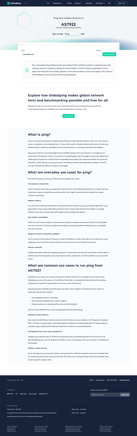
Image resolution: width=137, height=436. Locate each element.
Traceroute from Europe (41, 426)
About (91, 380)
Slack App (23, 394)
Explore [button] (77, 3)
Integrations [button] (57, 3)
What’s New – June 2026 (79, 409)
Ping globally (11, 429)
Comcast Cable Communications (68, 28)
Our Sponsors (100, 380)
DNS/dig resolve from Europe (73, 426)
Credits (69, 3)
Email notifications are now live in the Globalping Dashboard (24, 416)
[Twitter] (109, 3)
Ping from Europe (12, 426)
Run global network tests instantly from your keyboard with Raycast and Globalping (31, 413)
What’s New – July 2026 (14, 409)
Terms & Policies (112, 380)
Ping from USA (11, 428)
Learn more (68, 116)
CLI (48, 3)
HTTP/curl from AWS (105, 431)
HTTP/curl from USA (105, 428)
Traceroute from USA (40, 428)
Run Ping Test (109, 54)
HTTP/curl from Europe (106, 426)
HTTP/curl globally (105, 429)
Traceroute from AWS (40, 431)
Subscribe (125, 395)
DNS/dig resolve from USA (73, 428)
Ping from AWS (11, 431)
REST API (10, 394)
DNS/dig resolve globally (72, 429)
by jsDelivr (25, 3)
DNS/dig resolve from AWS (73, 431)
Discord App (33, 394)
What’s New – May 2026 (79, 413)
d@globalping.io (125, 380)
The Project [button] (99, 3)
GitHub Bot (42, 394)
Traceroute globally (40, 429)
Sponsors (89, 3)
